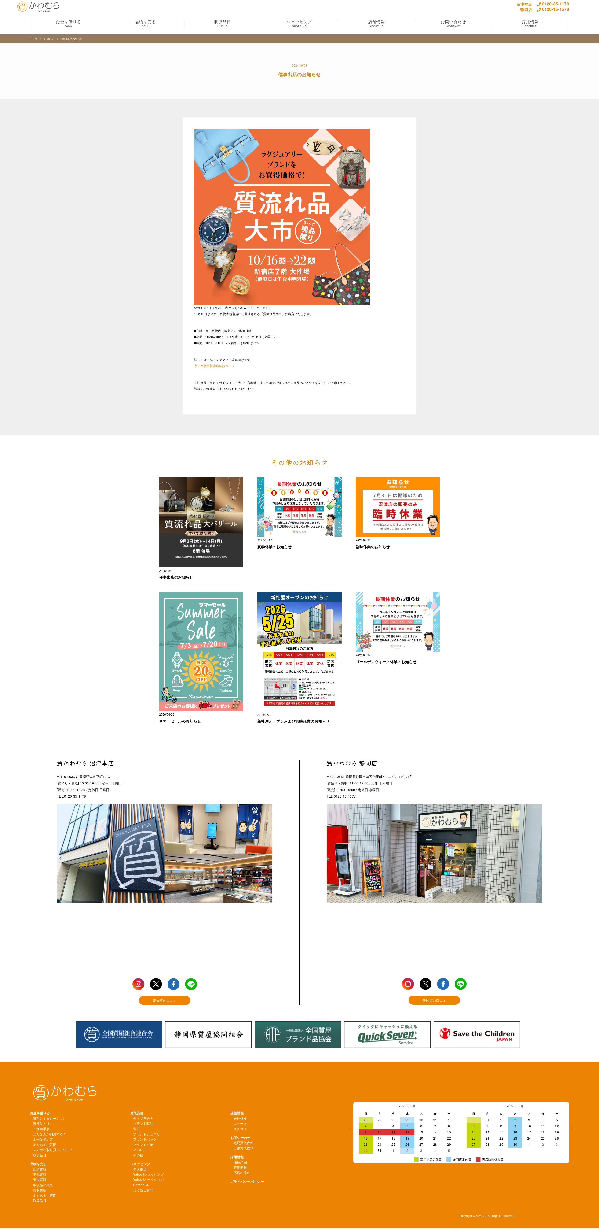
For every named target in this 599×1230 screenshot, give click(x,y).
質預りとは (41, 1123)
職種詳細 (240, 1162)
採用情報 (237, 1156)
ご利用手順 (41, 1128)
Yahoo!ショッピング (148, 1174)
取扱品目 (39, 1155)
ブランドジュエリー (148, 1134)
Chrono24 (140, 1184)
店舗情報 (237, 1113)
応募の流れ (242, 1172)
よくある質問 (143, 1190)
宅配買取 (39, 1174)
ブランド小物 (143, 1144)
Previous (349, 1128)
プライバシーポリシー (247, 1181)
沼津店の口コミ (164, 1000)
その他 (138, 1155)
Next (572, 1128)
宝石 (136, 1128)
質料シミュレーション (49, 1118)
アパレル (139, 1149)
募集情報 (240, 1167)
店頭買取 (39, 1169)
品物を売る (38, 1163)
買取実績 (39, 1190)
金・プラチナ (143, 1118)
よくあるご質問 (44, 1144)
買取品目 (137, 1113)
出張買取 (39, 1179)
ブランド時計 (143, 1123)
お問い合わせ (240, 1137)
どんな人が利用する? (49, 1134)
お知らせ (49, 39)
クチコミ (240, 1128)
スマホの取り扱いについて (53, 1149)
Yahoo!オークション (148, 1179)
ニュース (240, 1123)
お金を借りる (40, 1113)
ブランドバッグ (145, 1139)
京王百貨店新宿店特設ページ (214, 366)
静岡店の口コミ (434, 1000)
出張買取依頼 (244, 1148)
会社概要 (240, 1118)
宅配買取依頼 (244, 1142)
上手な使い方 (43, 1139)
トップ (34, 39)
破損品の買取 (43, 1184)
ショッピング (140, 1163)
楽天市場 (139, 1169)
